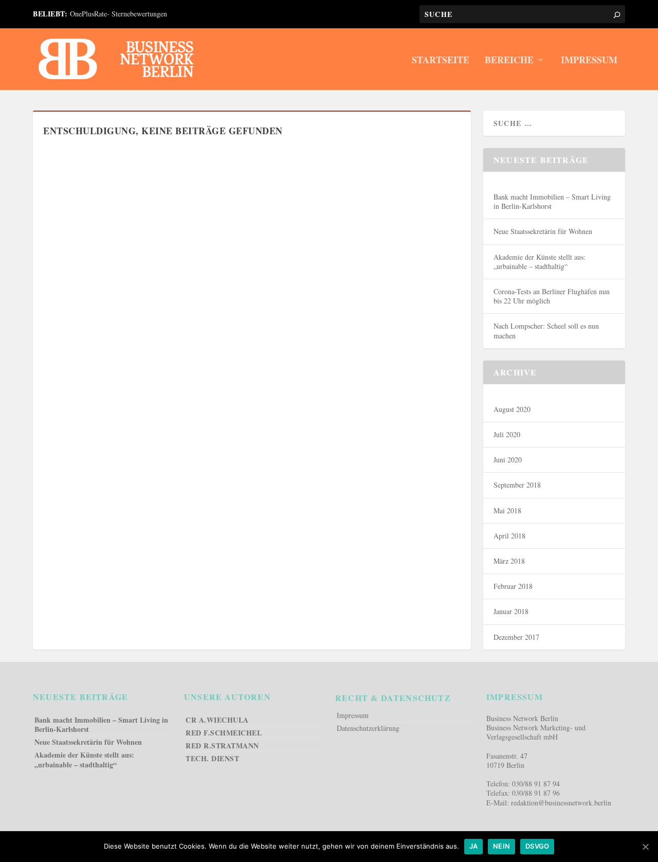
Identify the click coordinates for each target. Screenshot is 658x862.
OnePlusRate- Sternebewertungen (118, 14)
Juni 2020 (508, 459)
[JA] (645, 846)
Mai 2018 (507, 510)
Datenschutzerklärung (368, 728)
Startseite (440, 61)
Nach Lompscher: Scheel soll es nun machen (546, 330)
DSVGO (537, 846)
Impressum (589, 61)
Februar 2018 (513, 586)
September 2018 (517, 485)
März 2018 (509, 561)
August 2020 (512, 409)
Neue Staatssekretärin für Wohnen (543, 231)
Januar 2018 (511, 611)
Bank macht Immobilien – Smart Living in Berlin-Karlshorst (552, 201)
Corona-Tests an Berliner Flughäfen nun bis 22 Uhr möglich (552, 296)
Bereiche (509, 61)
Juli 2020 (507, 434)
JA (473, 846)
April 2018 (509, 536)
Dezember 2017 (516, 637)
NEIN (501, 846)
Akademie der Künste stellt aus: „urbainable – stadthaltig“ (540, 262)
